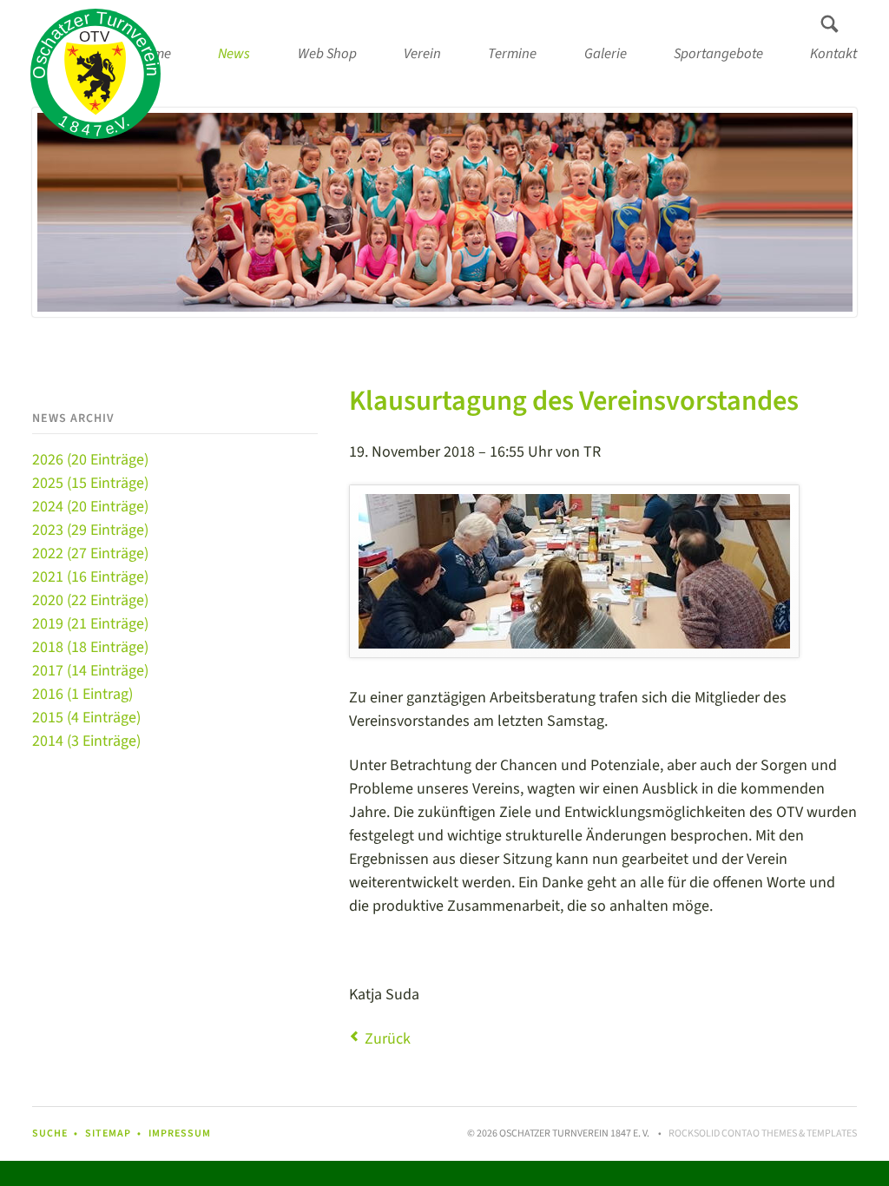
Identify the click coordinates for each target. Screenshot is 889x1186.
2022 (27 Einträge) (90, 553)
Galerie (605, 53)
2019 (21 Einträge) (90, 624)
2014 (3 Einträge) (86, 741)
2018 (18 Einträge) (90, 647)
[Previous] (70, 211)
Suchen (829, 24)
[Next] (818, 211)
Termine (512, 53)
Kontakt (833, 53)
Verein (422, 53)
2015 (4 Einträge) (86, 717)
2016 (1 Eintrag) (82, 694)
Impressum (179, 1133)
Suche (50, 1133)
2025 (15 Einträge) (90, 483)
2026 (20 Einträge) (90, 460)
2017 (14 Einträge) (90, 671)
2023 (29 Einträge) (90, 530)
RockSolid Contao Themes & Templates (762, 1133)
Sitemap (108, 1133)
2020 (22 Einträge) (90, 600)
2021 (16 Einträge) (90, 577)
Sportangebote (718, 53)
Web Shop (327, 53)
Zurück (388, 1039)
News (234, 53)
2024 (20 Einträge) (90, 506)
